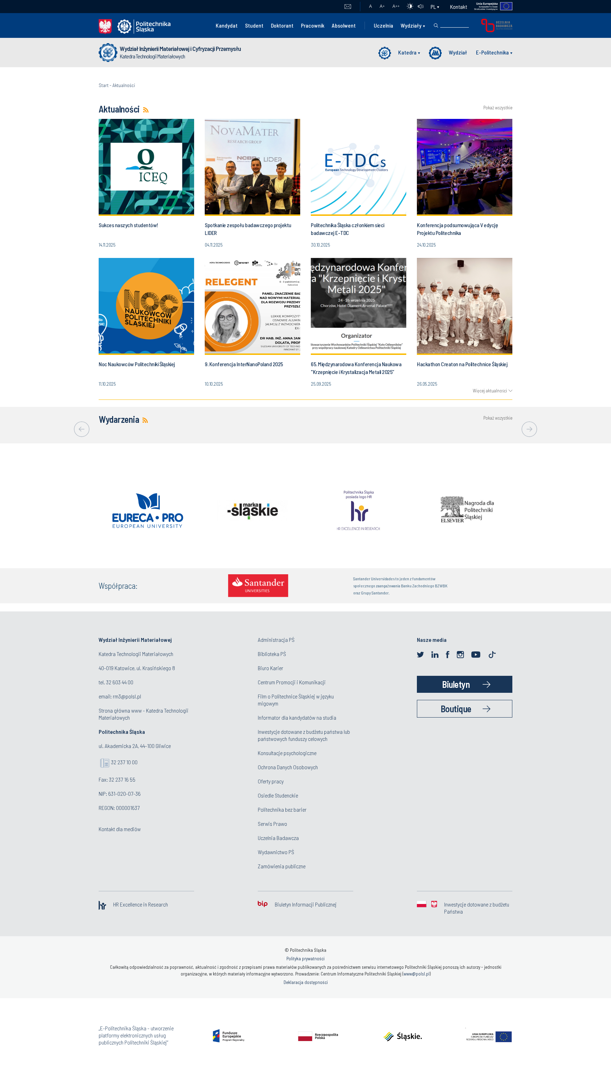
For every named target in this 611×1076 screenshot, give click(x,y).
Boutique (456, 708)
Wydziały (411, 25)
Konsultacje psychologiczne (287, 752)
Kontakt (458, 6)
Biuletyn (456, 684)
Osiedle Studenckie (278, 795)
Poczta (347, 7)
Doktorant (282, 25)
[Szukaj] (436, 25)
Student (254, 25)
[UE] (490, 6)
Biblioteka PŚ (272, 653)
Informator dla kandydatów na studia (297, 717)
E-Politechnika (492, 52)
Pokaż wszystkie (497, 107)
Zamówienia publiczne (282, 866)
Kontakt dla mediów (120, 828)
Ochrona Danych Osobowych (288, 767)
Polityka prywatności (305, 958)
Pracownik (312, 25)
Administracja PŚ (276, 639)
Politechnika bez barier (282, 809)
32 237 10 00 (124, 762)
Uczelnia (383, 25)
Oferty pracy (271, 781)
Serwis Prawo (272, 823)
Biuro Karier (270, 667)
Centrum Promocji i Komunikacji (292, 682)
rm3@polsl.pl (127, 696)
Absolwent (344, 25)
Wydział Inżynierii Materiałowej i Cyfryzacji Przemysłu (180, 48)
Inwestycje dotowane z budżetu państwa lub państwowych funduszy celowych (304, 735)
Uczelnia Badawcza (278, 837)
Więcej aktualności (490, 390)
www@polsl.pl (416, 974)
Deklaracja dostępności (306, 982)
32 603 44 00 (119, 682)
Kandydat (227, 25)
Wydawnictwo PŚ (276, 851)
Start (104, 85)
